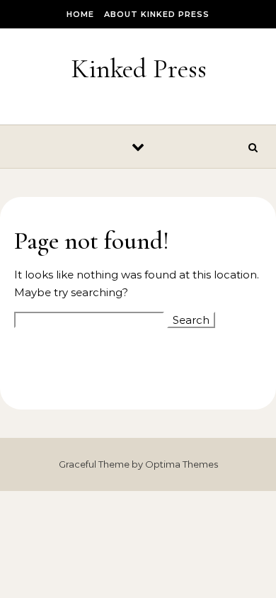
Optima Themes (181, 464)
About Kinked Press (156, 14)
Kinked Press (139, 68)
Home (80, 14)
